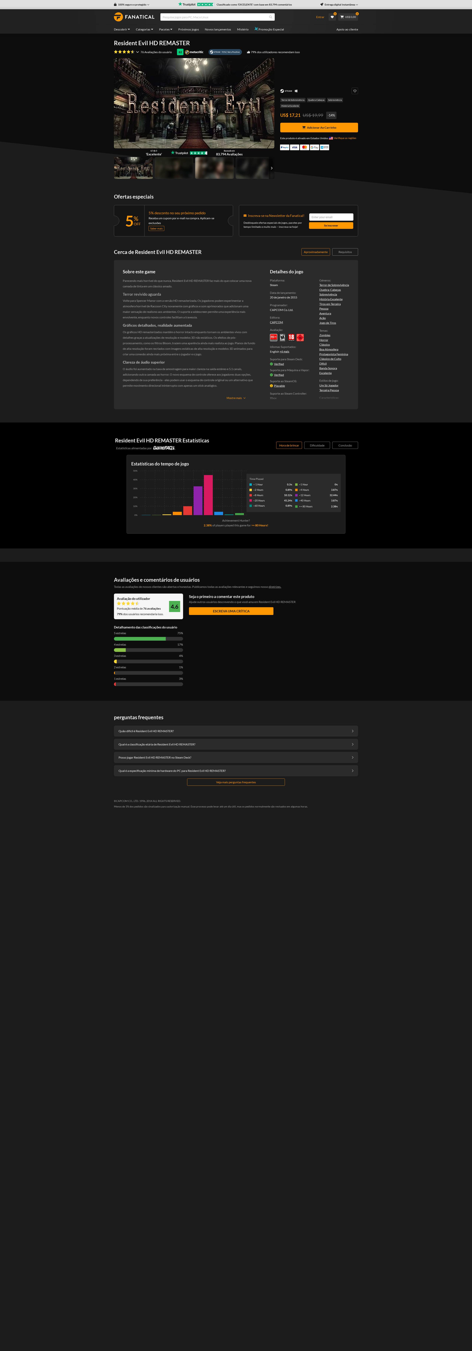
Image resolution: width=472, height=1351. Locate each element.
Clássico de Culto (330, 358)
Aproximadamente (316, 252)
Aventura (325, 313)
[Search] (271, 17)
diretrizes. (275, 586)
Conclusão (345, 445)
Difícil (323, 363)
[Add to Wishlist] (355, 91)
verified (279, 364)
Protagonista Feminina (333, 354)
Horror (323, 340)
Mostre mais (234, 398)
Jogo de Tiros (327, 322)
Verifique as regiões (345, 138)
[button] (131, 5)
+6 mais (284, 351)
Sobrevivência (335, 100)
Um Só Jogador (329, 385)
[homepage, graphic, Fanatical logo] (134, 17)
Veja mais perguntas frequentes (236, 782)
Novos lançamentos (218, 29)
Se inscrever (331, 225)
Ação (322, 318)
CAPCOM (276, 322)
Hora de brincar (289, 445)
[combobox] (235, 17)
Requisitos (345, 252)
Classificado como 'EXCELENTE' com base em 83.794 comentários (254, 4)
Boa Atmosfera (328, 349)
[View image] (174, 168)
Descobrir (120, 29)
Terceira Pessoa (329, 390)
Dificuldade (317, 445)
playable (279, 385)
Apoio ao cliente (347, 29)
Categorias (143, 29)
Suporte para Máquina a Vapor (289, 370)
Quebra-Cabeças (316, 100)
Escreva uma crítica (231, 611)
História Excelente (290, 105)
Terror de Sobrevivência (292, 100)
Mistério (243, 29)
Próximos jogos (188, 29)
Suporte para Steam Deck (286, 359)
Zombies (324, 335)
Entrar (320, 17)
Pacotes (164, 29)
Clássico (324, 344)
